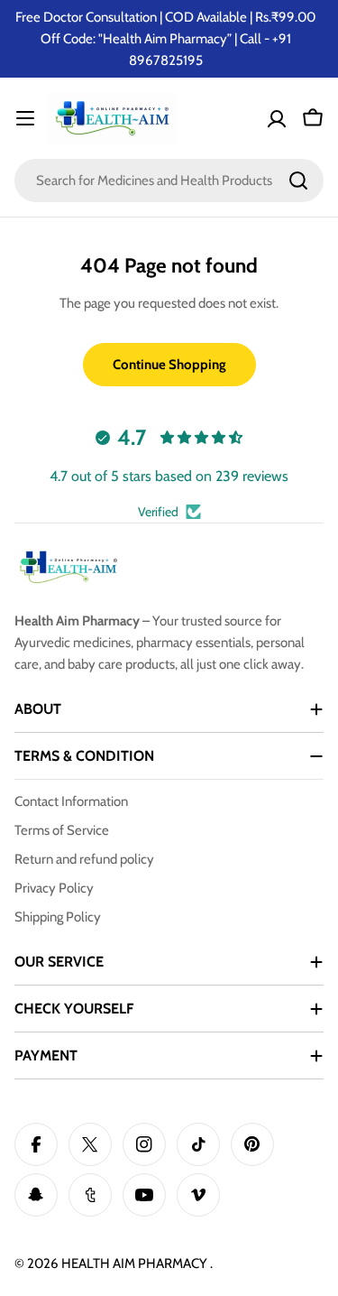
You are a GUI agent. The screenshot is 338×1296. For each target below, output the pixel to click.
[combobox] (169, 180)
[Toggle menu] (25, 118)
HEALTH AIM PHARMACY (135, 1263)
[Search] (298, 180)
